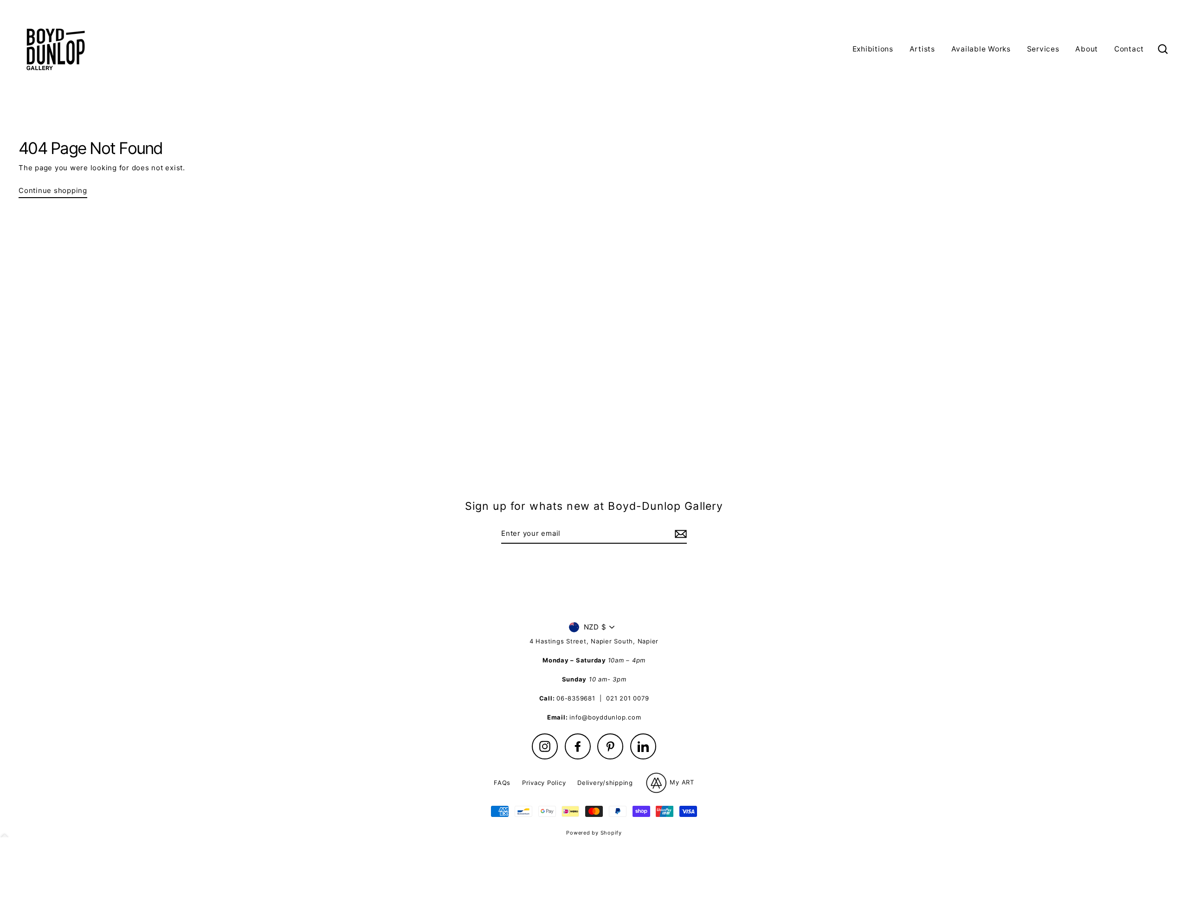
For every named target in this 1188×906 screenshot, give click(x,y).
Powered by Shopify (594, 832)
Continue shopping (53, 190)
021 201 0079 (627, 698)
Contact (1129, 49)
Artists (922, 49)
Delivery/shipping (605, 782)
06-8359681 (575, 698)
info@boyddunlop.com (605, 717)
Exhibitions (872, 49)
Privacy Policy (544, 782)
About (1086, 49)
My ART (681, 782)
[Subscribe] (679, 534)
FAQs (502, 782)
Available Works (981, 49)
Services (1043, 49)
